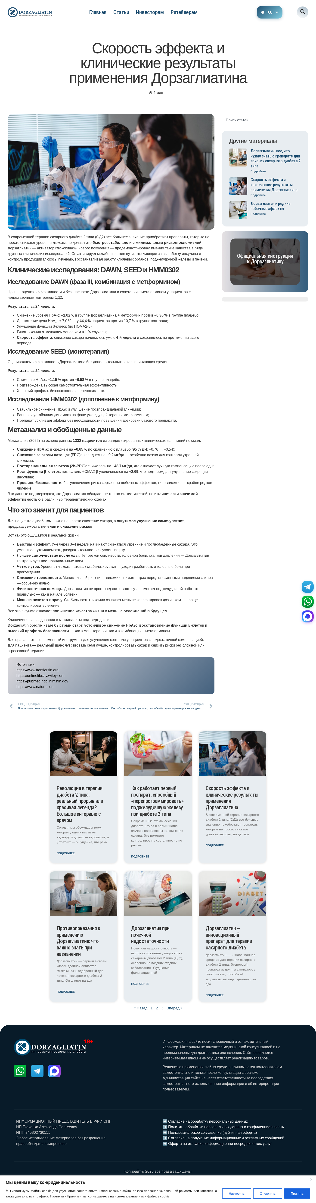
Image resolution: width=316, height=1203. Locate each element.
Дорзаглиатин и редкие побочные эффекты (271, 206)
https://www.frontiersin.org (37, 670)
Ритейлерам (183, 12)
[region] (158, 1189)
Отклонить (268, 1193)
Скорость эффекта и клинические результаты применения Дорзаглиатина (274, 184)
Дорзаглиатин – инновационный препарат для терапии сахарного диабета (229, 938)
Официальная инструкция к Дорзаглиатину (265, 259)
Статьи (121, 12)
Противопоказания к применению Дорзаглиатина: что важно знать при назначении (78, 941)
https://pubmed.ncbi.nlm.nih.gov (42, 681)
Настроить (237, 1193)
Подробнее (258, 171)
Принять (297, 1193)
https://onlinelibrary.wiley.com (40, 676)
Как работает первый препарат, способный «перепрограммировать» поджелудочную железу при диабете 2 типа (157, 801)
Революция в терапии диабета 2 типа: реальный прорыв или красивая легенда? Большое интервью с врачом (80, 804)
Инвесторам (150, 12)
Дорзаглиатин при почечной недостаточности (150, 934)
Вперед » (175, 1008)
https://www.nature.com (35, 687)
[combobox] (265, 120)
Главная (98, 12)
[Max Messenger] (308, 616)
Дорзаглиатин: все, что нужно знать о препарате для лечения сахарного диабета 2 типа (276, 158)
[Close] (311, 1179)
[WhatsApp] (308, 602)
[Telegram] (308, 587)
